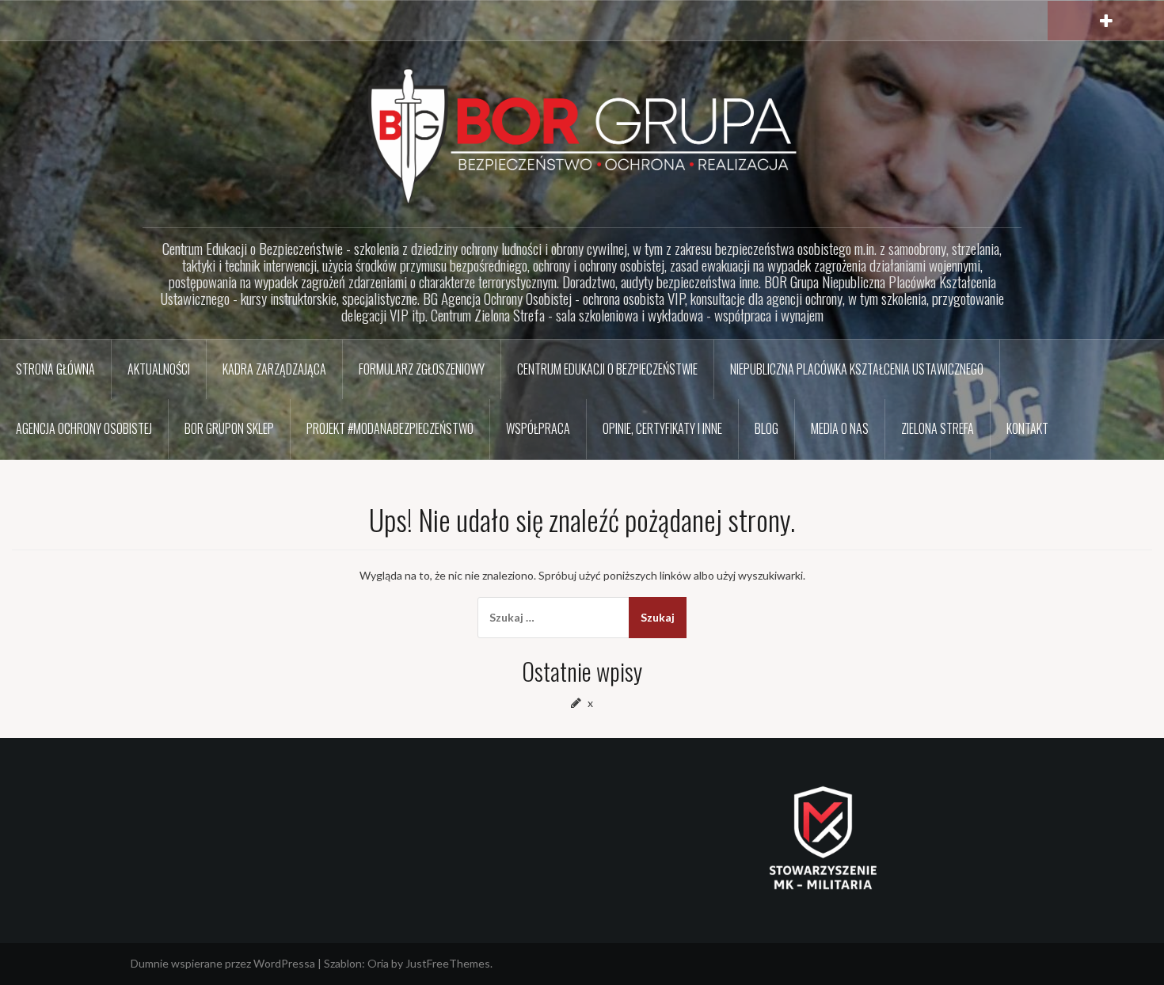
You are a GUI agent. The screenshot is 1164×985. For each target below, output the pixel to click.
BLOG (766, 428)
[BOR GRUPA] (582, 135)
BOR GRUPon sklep (229, 428)
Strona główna (55, 368)
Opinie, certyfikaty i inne (662, 428)
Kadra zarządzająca (274, 368)
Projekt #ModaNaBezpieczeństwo (390, 428)
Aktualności (158, 368)
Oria (378, 963)
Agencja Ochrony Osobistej (84, 428)
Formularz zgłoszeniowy (422, 368)
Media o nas (840, 428)
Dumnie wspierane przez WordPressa (223, 963)
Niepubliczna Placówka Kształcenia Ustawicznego (856, 368)
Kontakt (1027, 428)
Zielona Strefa (937, 428)
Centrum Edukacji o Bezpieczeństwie (607, 368)
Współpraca (538, 428)
